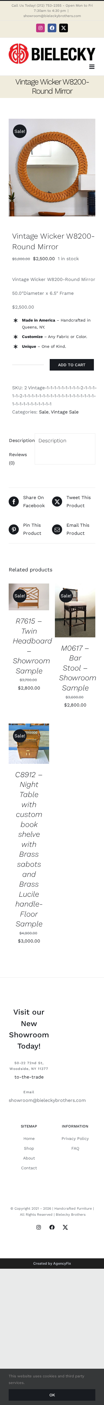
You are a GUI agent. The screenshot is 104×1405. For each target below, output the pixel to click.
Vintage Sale (65, 412)
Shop (29, 1148)
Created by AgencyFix (52, 1263)
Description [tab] (20, 440)
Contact (29, 1168)
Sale (44, 412)
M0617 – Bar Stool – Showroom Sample (77, 668)
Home (29, 1138)
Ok (52, 1395)
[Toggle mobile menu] (92, 67)
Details (21, 603)
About (29, 1158)
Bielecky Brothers (71, 1215)
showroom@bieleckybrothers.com (52, 16)
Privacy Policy (75, 1138)
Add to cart (72, 364)
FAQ (75, 1148)
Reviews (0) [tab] (18, 458)
